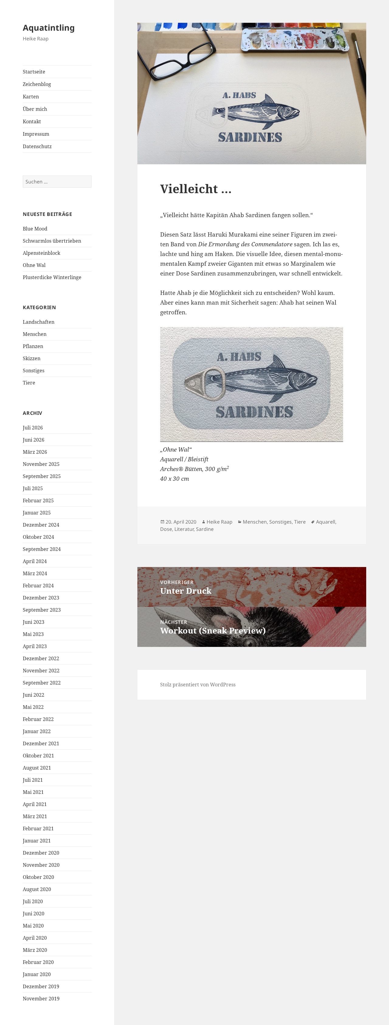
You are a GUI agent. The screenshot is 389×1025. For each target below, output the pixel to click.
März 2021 (35, 816)
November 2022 (41, 670)
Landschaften (38, 322)
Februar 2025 (38, 500)
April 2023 (35, 646)
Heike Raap (219, 521)
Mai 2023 (33, 634)
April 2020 (35, 937)
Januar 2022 (37, 731)
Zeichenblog (37, 84)
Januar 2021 (37, 840)
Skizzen (31, 358)
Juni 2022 (33, 695)
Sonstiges (33, 370)
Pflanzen (33, 346)
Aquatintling (49, 27)
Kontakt (32, 121)
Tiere (29, 382)
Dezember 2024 (41, 524)
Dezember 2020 (41, 852)
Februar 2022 (38, 719)
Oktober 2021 (38, 755)
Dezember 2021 (41, 743)
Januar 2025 (37, 512)
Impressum (36, 134)
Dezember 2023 (41, 597)
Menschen (34, 334)
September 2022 (42, 682)
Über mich (35, 109)
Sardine (205, 529)
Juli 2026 (33, 427)
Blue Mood (35, 228)
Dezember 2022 (41, 658)
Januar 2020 (37, 974)
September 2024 (42, 549)
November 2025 (41, 464)
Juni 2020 (33, 913)
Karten (31, 96)
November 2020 (41, 865)
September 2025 (42, 476)
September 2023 (42, 609)
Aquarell (325, 521)
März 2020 (35, 950)
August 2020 (37, 889)
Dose (166, 529)
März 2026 (35, 452)
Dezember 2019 (41, 986)
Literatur (184, 529)
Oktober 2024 (38, 537)
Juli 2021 (33, 780)
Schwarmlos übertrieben (52, 240)
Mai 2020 (33, 925)
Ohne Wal (34, 265)
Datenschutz (37, 146)
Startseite (34, 71)
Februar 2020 (38, 962)
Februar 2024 (38, 585)
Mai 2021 (33, 792)
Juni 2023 (33, 622)
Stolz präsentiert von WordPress (198, 684)
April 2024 (35, 561)
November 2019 (41, 998)
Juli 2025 (33, 488)
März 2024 (35, 573)
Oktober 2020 (38, 877)
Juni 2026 (33, 439)
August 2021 (37, 767)
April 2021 (35, 804)
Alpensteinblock (41, 253)
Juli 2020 (33, 901)
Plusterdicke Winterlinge (52, 277)
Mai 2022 (33, 707)
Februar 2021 (38, 828)
